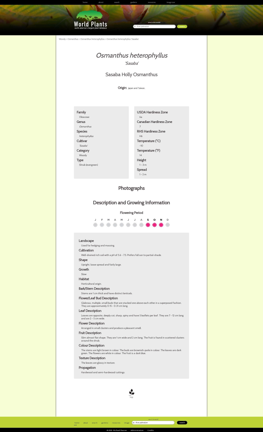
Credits (151, 430)
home (85, 2)
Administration (137, 430)
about (100, 2)
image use (171, 2)
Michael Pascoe (120, 430)
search (116, 2)
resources (116, 423)
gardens (133, 2)
